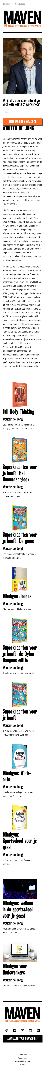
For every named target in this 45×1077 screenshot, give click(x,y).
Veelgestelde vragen (22, 1061)
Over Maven (22, 1055)
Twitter (22, 1030)
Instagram (30, 1030)
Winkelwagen (20, 4)
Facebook (14, 1030)
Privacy (22, 1065)
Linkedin (38, 1030)
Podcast (6, 1030)
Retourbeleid (22, 1058)
